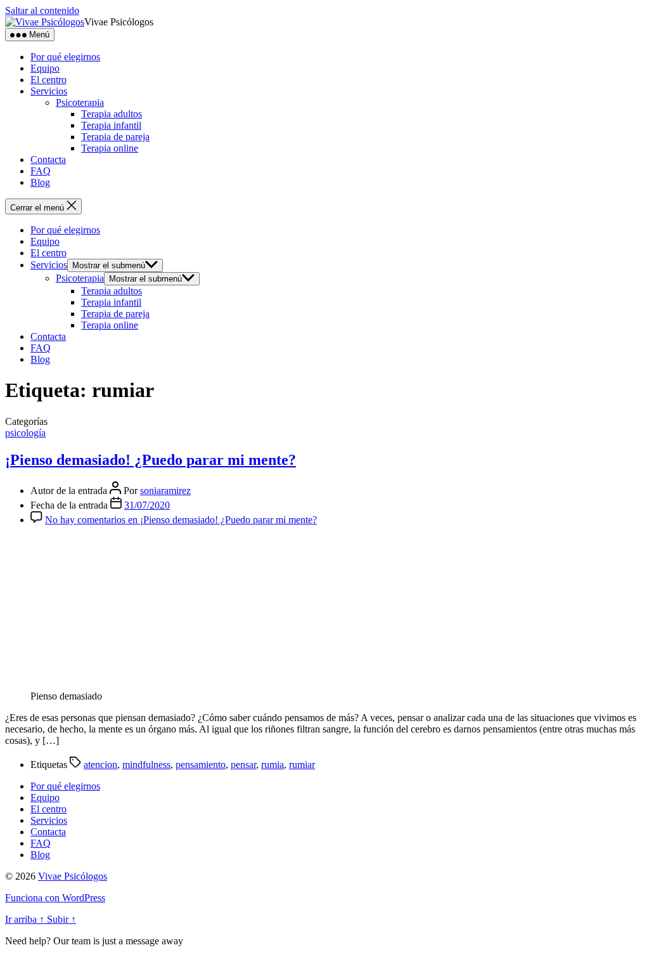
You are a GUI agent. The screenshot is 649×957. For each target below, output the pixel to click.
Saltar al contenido (42, 10)
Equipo (45, 68)
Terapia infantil (111, 125)
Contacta (48, 159)
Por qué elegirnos (65, 56)
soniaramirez (165, 490)
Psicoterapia (80, 102)
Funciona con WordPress (55, 897)
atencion (100, 764)
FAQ (40, 171)
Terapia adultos (111, 113)
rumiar (302, 764)
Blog (40, 182)
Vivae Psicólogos (72, 876)
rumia (272, 764)
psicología (25, 432)
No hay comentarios (181, 519)
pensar (243, 764)
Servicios (48, 91)
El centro (48, 79)
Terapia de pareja (115, 136)
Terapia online (109, 148)
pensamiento (201, 764)
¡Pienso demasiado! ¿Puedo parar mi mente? (150, 460)
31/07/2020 (147, 505)
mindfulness (146, 764)
